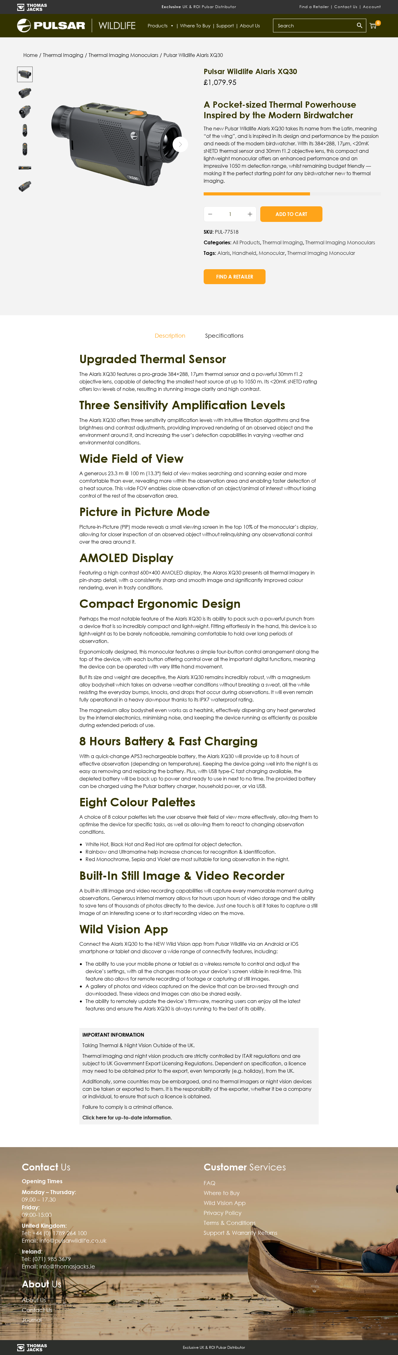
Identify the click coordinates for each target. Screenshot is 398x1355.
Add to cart (291, 214)
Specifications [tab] (224, 336)
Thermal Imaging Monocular (321, 253)
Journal (32, 1320)
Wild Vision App (225, 1203)
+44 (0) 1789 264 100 (59, 1233)
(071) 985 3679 (51, 1259)
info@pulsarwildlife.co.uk (72, 1241)
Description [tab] (170, 336)
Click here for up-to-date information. (127, 1117)
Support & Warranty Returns (240, 1233)
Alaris (223, 253)
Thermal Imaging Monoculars (123, 55)
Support (225, 25)
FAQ (209, 1183)
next (180, 144)
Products (158, 25)
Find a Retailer (314, 6)
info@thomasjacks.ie (67, 1266)
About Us (250, 25)
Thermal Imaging (63, 55)
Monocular (272, 253)
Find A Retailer (234, 276)
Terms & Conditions (230, 1223)
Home (30, 55)
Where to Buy (195, 25)
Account (372, 6)
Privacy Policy (223, 1213)
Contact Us (346, 6)
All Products (246, 242)
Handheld (244, 253)
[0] (372, 25)
